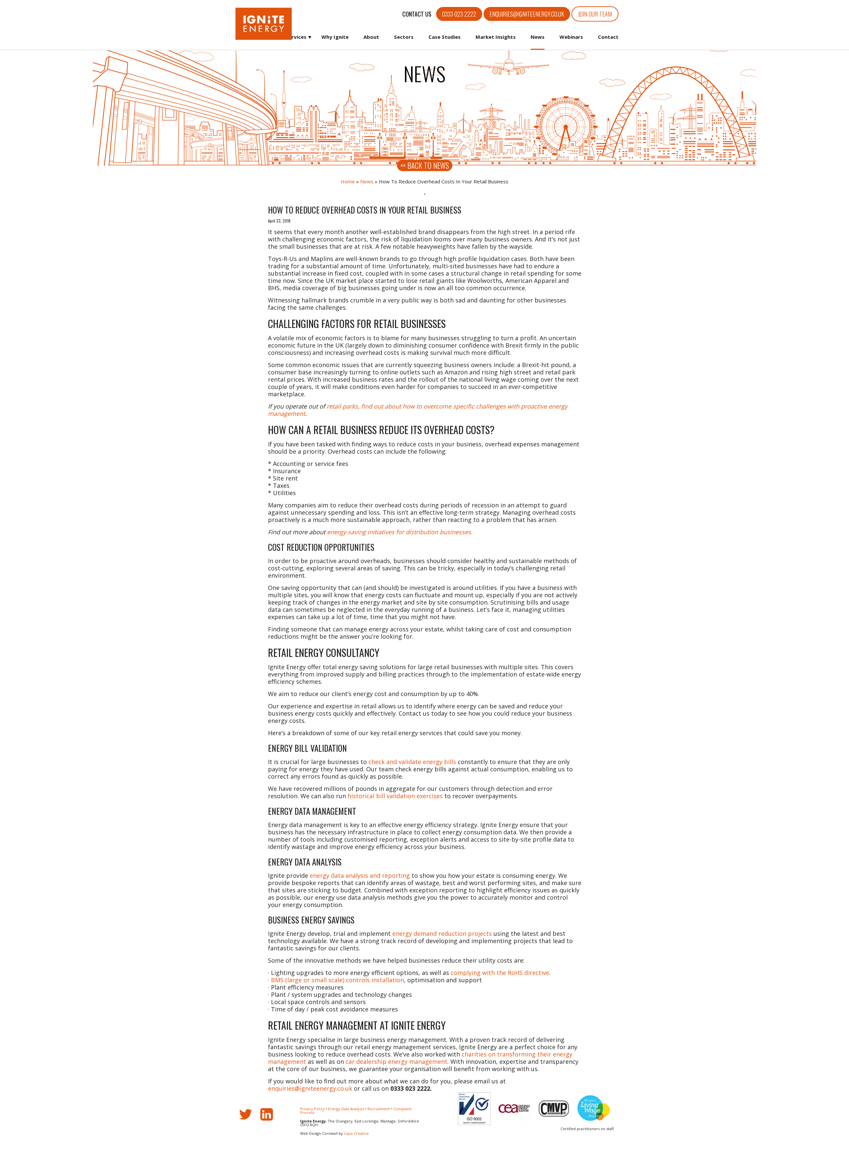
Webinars (571, 37)
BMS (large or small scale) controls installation (337, 980)
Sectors (404, 37)
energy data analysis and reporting (360, 875)
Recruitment (378, 1108)
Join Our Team (595, 14)
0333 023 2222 (459, 14)
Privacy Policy (312, 1108)
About (371, 37)
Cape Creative (356, 1133)
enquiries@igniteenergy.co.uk (527, 14)
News (538, 37)
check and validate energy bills (412, 762)
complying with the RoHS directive (500, 973)
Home (348, 181)
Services (296, 37)
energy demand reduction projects (442, 933)
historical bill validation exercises (395, 796)
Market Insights (496, 37)
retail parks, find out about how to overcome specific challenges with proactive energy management (417, 409)
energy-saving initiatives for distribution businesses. (400, 532)
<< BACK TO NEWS (424, 165)
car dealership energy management (396, 1061)
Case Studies (444, 37)
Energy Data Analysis (346, 1108)
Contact (608, 37)
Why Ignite (335, 37)
